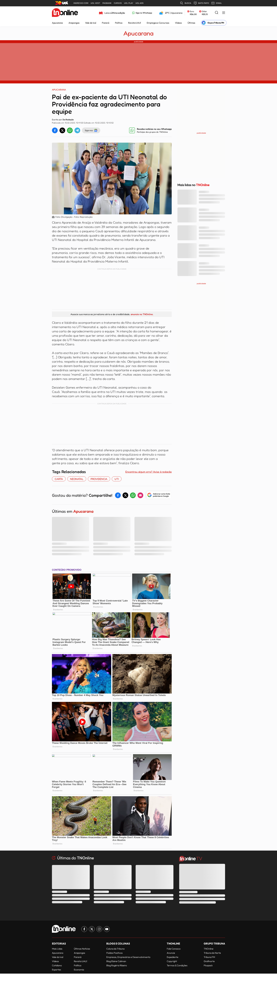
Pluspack (208, 965)
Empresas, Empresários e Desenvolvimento (128, 957)
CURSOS (118, 3)
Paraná (105, 22)
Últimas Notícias (82, 948)
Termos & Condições (177, 965)
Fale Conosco (173, 948)
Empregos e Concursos (158, 22)
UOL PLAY (128, 3)
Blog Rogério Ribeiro (116, 965)
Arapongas (74, 22)
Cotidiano (57, 965)
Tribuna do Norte (212, 952)
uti (117, 478)
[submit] (216, 13)
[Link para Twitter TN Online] (92, 929)
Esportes (56, 969)
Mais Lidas (57, 948)
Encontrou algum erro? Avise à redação (148, 471)
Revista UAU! (134, 22)
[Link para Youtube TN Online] (107, 929)
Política (118, 22)
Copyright (172, 961)
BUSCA (188, 3)
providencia (99, 478)
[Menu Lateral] (223, 13)
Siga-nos (89, 130)
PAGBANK (107, 3)
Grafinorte (209, 961)
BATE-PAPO (203, 3)
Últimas (191, 22)
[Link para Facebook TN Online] (84, 929)
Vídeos (178, 22)
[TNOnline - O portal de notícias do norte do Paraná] (65, 12)
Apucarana (57, 22)
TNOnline (208, 948)
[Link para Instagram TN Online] (99, 929)
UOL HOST (95, 3)
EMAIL (219, 3)
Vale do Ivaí (90, 22)
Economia (79, 969)
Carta (59, 478)
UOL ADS (139, 3)
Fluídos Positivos (114, 952)
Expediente (172, 957)
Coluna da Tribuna (115, 948)
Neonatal (76, 478)
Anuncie (171, 952)
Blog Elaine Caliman (116, 961)
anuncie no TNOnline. (142, 314)
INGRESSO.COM (80, 3)
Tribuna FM (209, 957)
